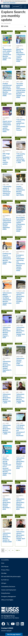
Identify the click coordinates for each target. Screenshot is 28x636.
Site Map (3, 573)
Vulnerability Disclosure (8, 586)
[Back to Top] (22, 630)
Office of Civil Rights (7, 600)
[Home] (5, 7)
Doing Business (5, 593)
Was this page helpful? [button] (14, 634)
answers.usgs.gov (6, 630)
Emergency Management (8, 596)
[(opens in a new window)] (3, 623)
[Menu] (25, 6)
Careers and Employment (8, 590)
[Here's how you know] (14, 2)
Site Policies (4, 566)
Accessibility (5, 560)
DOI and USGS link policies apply (11, 576)
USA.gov (3, 583)
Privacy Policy (5, 570)
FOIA (2, 563)
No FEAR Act (5, 580)
